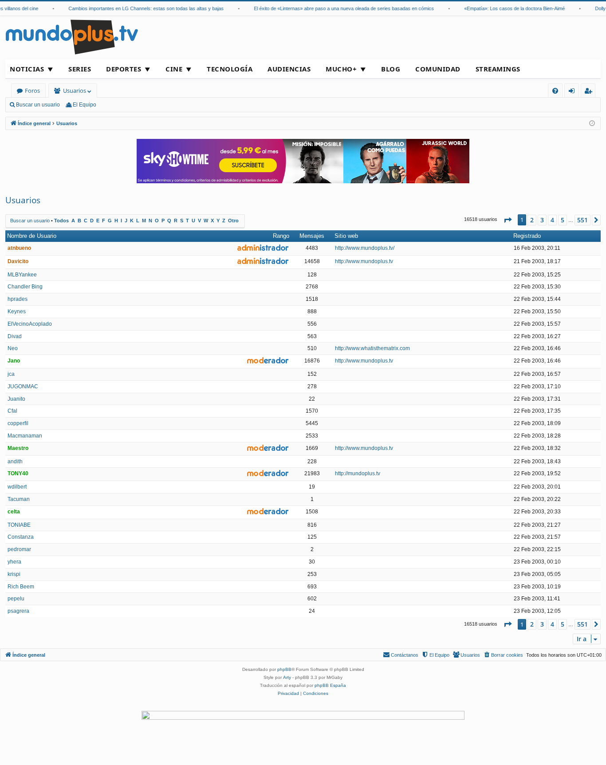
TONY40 (18, 473)
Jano (14, 361)
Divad (15, 336)
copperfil (18, 423)
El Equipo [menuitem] (84, 105)
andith (15, 461)
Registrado (527, 236)
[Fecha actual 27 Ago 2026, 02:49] (592, 123)
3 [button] (542, 220)
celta (14, 512)
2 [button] (532, 220)
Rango (281, 236)
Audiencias (289, 68)
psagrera (18, 611)
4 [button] (552, 220)
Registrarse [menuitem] (590, 92)
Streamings (498, 68)
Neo (13, 348)
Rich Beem (21, 587)
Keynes (17, 311)
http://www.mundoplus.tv (364, 261)
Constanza (21, 537)
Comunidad (437, 68)
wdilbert (17, 487)
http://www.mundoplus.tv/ (364, 248)
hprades (18, 299)
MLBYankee (22, 275)
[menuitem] (555, 91)
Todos (61, 220)
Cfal (12, 411)
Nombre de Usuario (31, 236)
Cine (173, 68)
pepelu (16, 598)
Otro (233, 220)
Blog (390, 68)
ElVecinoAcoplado (30, 324)
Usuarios (74, 91)
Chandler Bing (25, 287)
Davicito (18, 261)
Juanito (16, 399)
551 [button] (582, 220)
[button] (507, 220)
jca (11, 374)
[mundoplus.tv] (71, 36)
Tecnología (229, 68)
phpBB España (330, 685)
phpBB (284, 669)
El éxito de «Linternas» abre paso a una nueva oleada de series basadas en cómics (338, 8)
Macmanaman (25, 436)
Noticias (27, 68)
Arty (287, 677)
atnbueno (19, 248)
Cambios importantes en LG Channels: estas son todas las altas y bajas (139, 8)
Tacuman (19, 499)
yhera (14, 562)
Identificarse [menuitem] (573, 92)
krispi (14, 574)
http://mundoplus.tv (357, 473)
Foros (32, 91)
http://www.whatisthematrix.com (372, 348)
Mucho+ (341, 68)
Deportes (123, 68)
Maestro (18, 448)
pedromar (19, 549)
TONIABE (19, 525)
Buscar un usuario (38, 105)
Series (79, 68)
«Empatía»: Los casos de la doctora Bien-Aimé (508, 8)
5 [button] (562, 220)
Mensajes (311, 236)
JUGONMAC (23, 386)
